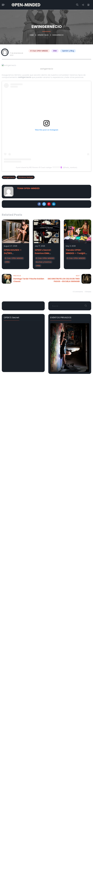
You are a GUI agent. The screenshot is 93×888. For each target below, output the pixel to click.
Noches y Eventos (43, 262)
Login (82, 4)
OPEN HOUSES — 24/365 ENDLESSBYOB (13, 253)
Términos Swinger (25, 177)
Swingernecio (9, 177)
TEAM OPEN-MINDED (18, 50)
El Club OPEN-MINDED (39, 51)
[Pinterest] (49, 204)
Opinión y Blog (43, 35)
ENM (55, 51)
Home (32, 35)
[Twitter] (44, 204)
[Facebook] (39, 204)
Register (88, 4)
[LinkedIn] (54, 204)
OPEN (7, 262)
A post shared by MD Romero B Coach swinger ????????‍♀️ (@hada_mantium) (46, 167)
